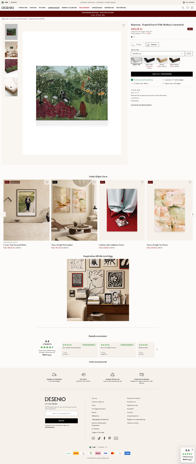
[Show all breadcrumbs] (4, 19)
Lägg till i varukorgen (162, 74)
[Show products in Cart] (192, 7)
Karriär (94, 412)
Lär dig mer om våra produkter (141, 105)
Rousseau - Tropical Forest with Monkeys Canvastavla (32, 19)
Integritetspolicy (133, 416)
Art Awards (95, 429)
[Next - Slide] (194, 63)
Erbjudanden (84, 8)
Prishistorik (135, 101)
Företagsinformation (99, 409)
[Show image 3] (11, 68)
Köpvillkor (130, 409)
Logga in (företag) (98, 432)
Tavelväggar (97, 8)
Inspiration (109, 8)
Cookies (130, 412)
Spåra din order (132, 405)
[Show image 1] (11, 32)
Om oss (94, 398)
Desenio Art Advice (133, 398)
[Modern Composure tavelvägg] (98, 290)
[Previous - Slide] (129, 63)
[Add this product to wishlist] (123, 25)
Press (94, 405)
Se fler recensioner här (98, 362)
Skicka (61, 421)
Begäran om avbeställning (136, 419)
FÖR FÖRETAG (121, 8)
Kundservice (131, 402)
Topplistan (22, 8)
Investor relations (98, 402)
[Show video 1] (11, 87)
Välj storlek (135, 50)
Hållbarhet (95, 416)
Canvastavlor (53, 8)
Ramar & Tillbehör (69, 8)
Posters (42, 8)
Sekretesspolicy (50, 427)
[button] (189, 53)
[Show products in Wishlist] (187, 7)
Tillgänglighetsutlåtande (100, 419)
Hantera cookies (133, 423)
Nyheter (33, 8)
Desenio (104, 458)
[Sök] (183, 8)
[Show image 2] (11, 49)
